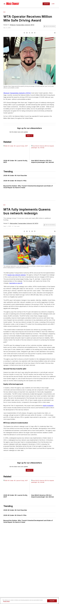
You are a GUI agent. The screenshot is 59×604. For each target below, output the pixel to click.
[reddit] (32, 32)
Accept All (52, 600)
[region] (29, 601)
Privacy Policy (6, 601)
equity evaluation (48, 405)
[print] (55, 32)
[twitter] (29, 32)
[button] (4, 4)
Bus (4, 12)
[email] (34, 32)
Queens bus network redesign (16, 275)
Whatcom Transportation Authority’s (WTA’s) (17, 93)
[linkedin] (27, 32)
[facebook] (24, 32)
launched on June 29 (15, 283)
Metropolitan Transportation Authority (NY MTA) (24, 223)
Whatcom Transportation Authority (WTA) (22, 25)
